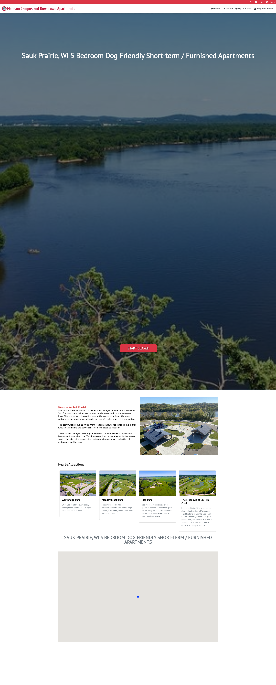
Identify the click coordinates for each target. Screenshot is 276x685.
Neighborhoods (264, 8)
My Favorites (244, 8)
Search (229, 8)
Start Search (139, 348)
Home (217, 8)
